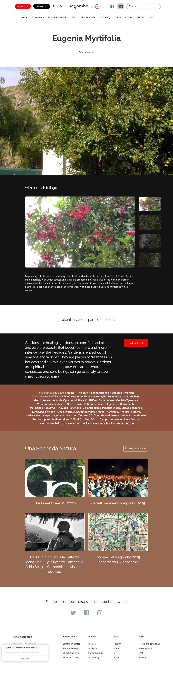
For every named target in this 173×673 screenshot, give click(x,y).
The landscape (100, 392)
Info (141, 636)
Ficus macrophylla (95, 396)
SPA (74, 17)
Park (116, 636)
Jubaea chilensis (132, 407)
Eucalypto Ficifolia (43, 411)
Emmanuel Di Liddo (72, 657)
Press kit (143, 657)
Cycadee (112, 411)
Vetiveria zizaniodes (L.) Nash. (55, 404)
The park (82, 392)
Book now (22, 6)
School (117, 657)
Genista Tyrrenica (127, 400)
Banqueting (104, 17)
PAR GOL (141, 17)
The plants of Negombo (68, 396)
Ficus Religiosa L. (108, 404)
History (117, 643)
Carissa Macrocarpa (38, 415)
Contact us (42, 6)
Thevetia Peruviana (69, 407)
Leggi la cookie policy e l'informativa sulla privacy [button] (22, 652)
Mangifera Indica (129, 411)
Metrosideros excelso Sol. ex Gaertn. (123, 415)
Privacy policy (145, 648)
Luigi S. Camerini (71, 653)
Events (117, 17)
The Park (24, 17)
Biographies (70, 636)
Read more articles (137, 448)
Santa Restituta (95, 653)
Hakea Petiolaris (86, 404)
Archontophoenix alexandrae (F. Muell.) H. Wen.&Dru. (65, 419)
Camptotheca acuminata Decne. (120, 419)
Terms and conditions (149, 643)
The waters (38, 17)
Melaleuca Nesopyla (43, 407)
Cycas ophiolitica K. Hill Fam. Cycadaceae (89, 400)
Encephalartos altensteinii (124, 396)
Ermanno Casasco (71, 643)
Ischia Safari (94, 648)
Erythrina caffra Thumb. (91, 411)
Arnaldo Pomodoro (72, 648)
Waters (117, 648)
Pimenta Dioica (111, 407)
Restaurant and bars (58, 17)
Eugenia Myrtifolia (123, 392)
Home (70, 392)
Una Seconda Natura (50, 448)
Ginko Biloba (127, 404)
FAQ (151, 17)
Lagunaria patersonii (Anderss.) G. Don (75, 415)
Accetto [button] (25, 658)
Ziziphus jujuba (92, 407)
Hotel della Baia (87, 17)
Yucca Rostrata (65, 411)
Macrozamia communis (48, 400)
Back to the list (136, 343)
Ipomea (128, 17)
